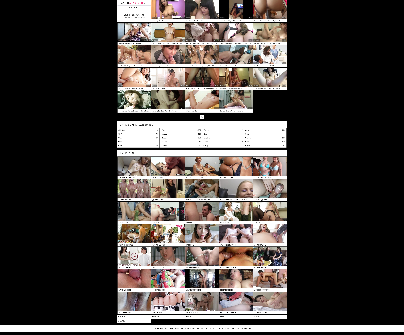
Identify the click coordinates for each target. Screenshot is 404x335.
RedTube (156, 317)
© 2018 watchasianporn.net (162, 328)
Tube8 (223, 317)
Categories (137, 8)
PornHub (122, 317)
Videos (130, 8)
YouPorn (189, 317)
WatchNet (134, 3)
